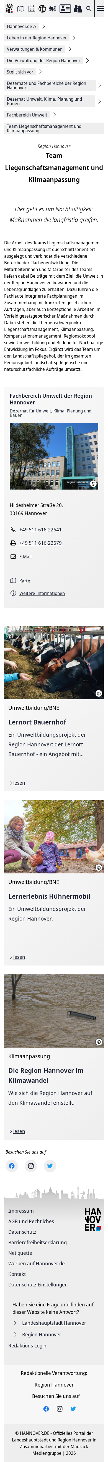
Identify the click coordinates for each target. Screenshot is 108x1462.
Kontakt (17, 1273)
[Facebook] (12, 1166)
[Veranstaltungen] (31, 9)
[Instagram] (31, 1166)
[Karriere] (77, 9)
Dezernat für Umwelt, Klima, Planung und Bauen (50, 413)
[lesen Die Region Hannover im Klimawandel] (54, 1057)
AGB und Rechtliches (31, 1221)
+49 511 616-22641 (40, 529)
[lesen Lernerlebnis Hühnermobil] (54, 883)
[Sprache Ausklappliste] (42, 9)
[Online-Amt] (65, 9)
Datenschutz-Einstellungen (38, 1284)
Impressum (21, 1210)
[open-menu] (100, 8)
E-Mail (25, 557)
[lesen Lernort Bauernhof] (54, 708)
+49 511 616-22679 (40, 542)
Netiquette (20, 1252)
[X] (50, 1166)
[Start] (9, 9)
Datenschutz (22, 1231)
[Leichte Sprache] (52, 9)
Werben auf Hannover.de (36, 1263)
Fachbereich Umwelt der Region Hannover (51, 399)
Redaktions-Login (27, 1345)
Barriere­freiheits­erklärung (37, 1242)
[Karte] (20, 9)
